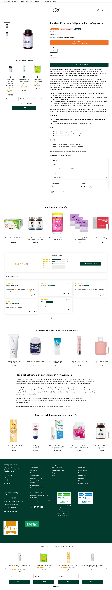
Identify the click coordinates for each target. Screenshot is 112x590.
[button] (53, 26)
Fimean (59, 512)
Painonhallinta (82, 473)
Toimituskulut (59, 37)
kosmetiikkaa (25, 383)
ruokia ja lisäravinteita (23, 400)
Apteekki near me (83, 483)
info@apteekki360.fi (10, 511)
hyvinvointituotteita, (79, 381)
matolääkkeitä (77, 398)
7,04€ (92, 569)
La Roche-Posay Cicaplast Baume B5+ (24, 81)
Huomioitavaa (57, 177)
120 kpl (54, 51)
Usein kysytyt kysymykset (49, 1)
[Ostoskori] (107, 10)
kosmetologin (38, 388)
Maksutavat (33, 470)
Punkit (53, 475)
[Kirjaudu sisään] (98, 10)
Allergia (54, 473)
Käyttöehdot (33, 465)
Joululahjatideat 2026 (58, 470)
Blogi (30, 1)
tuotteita (66, 379)
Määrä (52, 55)
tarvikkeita (41, 400)
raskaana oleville (21, 394)
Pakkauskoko (54, 47)
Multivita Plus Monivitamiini (38, 80)
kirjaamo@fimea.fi (63, 514)
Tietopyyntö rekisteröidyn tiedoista (37, 481)
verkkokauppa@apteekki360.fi (13, 501)
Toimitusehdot (34, 467)
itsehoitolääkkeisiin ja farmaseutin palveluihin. (31, 381)
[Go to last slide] (6, 568)
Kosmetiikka (81, 465)
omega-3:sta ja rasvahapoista (75, 390)
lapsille (92, 392)
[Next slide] (106, 568)
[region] (56, 568)
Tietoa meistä (24, 1)
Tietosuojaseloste (35, 475)
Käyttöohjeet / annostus (63, 169)
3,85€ (44, 570)
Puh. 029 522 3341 (63, 516)
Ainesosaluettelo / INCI (62, 173)
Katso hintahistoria (58, 192)
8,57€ (19, 571)
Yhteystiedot (15, 1)
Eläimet (80, 480)
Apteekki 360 (20, 379)
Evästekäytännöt (35, 485)
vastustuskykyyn (83, 392)
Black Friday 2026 (57, 467)
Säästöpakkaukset (57, 465)
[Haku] (102, 10)
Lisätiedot (56, 164)
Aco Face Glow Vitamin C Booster (68, 565)
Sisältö (55, 160)
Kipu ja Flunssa (82, 470)
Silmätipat (81, 478)
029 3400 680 (11, 508)
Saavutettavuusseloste (36, 487)
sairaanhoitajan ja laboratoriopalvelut (56, 388)
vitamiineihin (90, 390)
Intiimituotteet (82, 475)
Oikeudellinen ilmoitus (36, 478)
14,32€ (68, 570)
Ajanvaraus (7, 1)
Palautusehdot (34, 473)
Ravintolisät (81, 467)
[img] (9, 283)
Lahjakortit (37, 1)
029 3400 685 (11, 498)
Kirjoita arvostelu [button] (91, 264)
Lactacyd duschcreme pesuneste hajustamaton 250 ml (92, 565)
